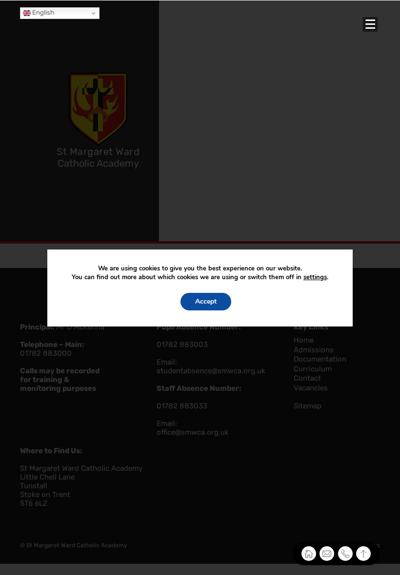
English (42, 12)
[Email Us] (327, 553)
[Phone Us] (345, 553)
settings (315, 277)
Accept (206, 301)
